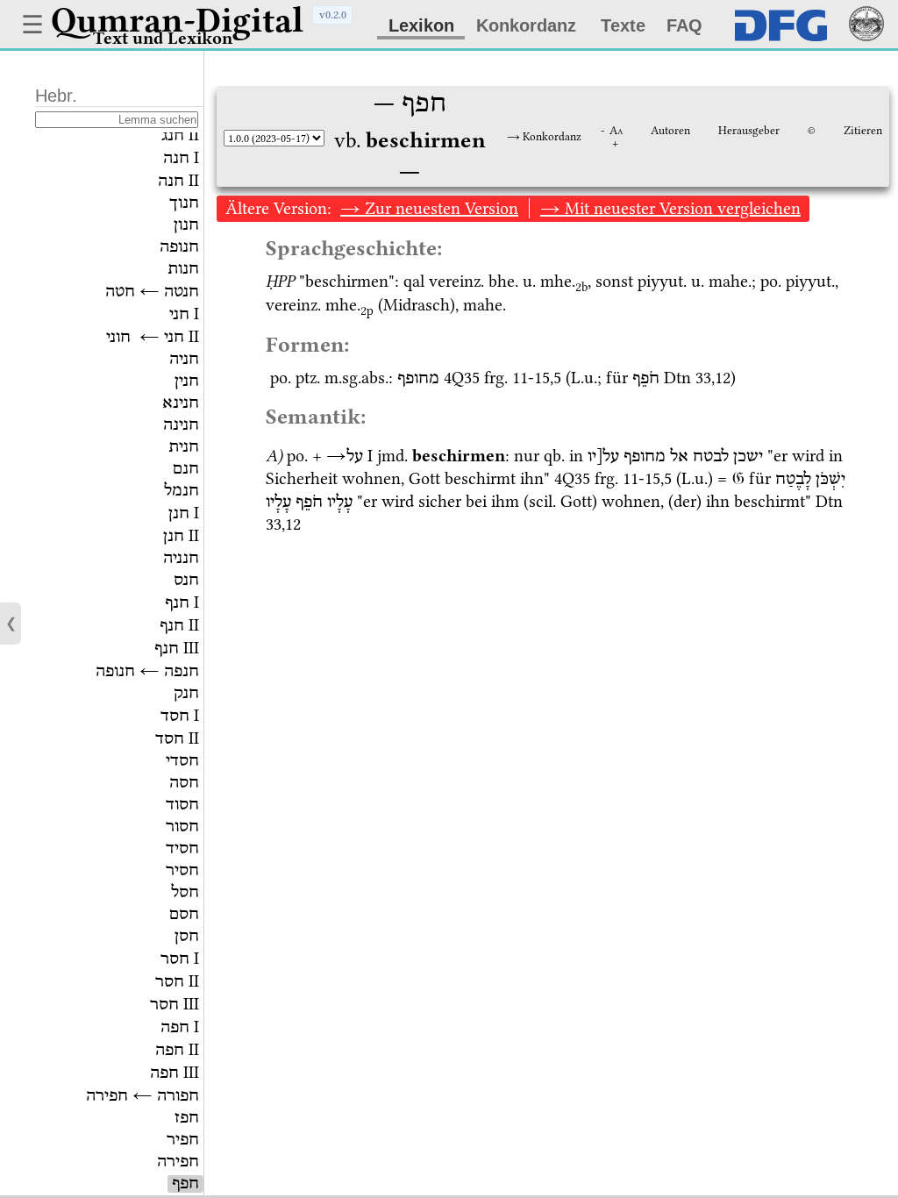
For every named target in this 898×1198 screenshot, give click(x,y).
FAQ (684, 25)
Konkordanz (526, 25)
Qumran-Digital (177, 20)
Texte (623, 25)
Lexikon (421, 25)
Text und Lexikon (162, 38)
